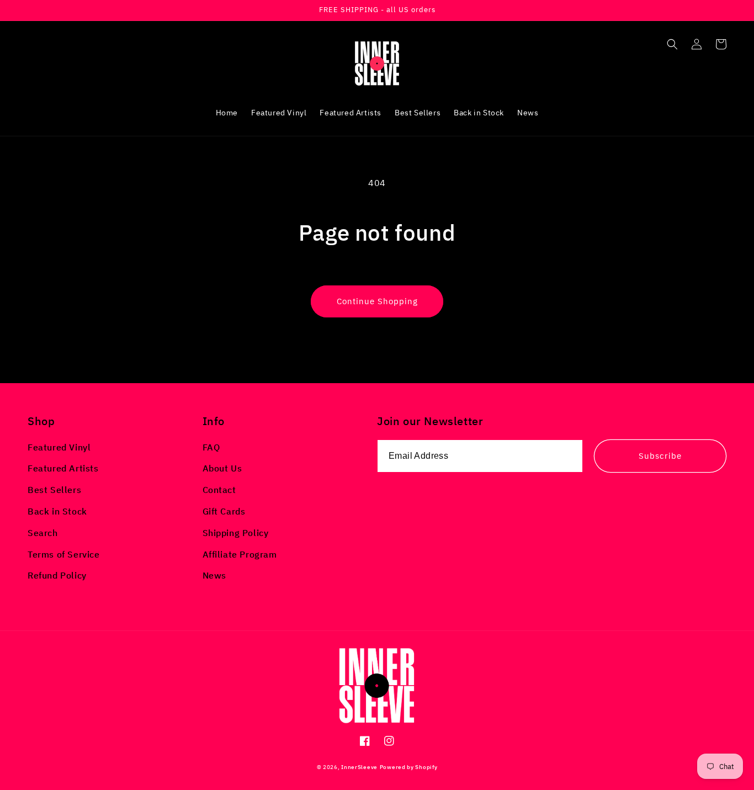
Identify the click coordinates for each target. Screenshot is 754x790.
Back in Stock (57, 511)
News (214, 575)
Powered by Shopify (409, 767)
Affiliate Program (240, 554)
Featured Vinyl (59, 447)
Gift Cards (224, 511)
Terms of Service (64, 554)
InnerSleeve (359, 767)
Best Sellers (54, 489)
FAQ (211, 447)
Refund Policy (57, 575)
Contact (219, 489)
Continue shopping (377, 301)
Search (43, 532)
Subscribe (660, 455)
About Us (222, 468)
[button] (672, 44)
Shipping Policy (236, 532)
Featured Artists (63, 468)
